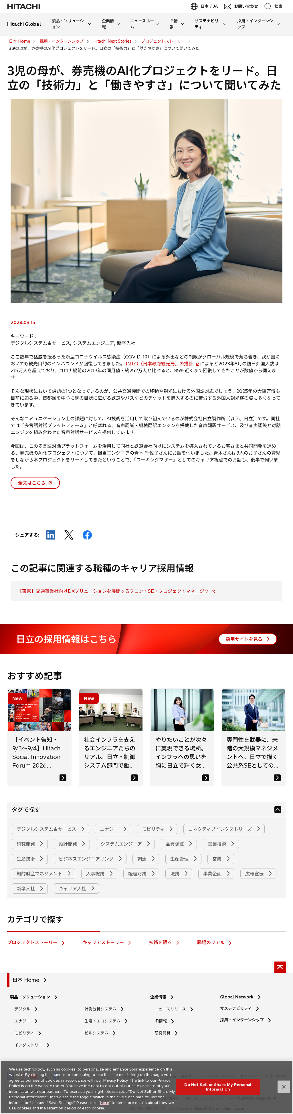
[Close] (284, 1087)
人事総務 (96, 874)
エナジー (110, 829)
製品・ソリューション (30, 997)
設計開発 (68, 844)
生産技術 (26, 859)
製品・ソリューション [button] (68, 23)
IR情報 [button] (173, 23)
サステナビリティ (236, 1008)
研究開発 (26, 844)
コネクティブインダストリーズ (220, 829)
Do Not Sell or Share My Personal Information (217, 1086)
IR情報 (161, 1021)
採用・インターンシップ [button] (255, 23)
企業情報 (158, 997)
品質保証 (175, 844)
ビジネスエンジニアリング (87, 859)
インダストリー (28, 1045)
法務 (175, 874)
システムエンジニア (122, 844)
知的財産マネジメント (40, 874)
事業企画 (213, 874)
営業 (217, 859)
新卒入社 (26, 888)
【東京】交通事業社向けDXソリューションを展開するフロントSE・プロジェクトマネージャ (115, 591)
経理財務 (138, 874)
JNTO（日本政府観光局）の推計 (161, 363)
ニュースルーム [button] (142, 23)
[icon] (277, 809)
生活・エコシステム (102, 1021)
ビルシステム (96, 1033)
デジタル (22, 1009)
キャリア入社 (73, 888)
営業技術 (217, 844)
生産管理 (180, 859)
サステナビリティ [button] (207, 23)
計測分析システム (100, 1009)
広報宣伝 (255, 874)
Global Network (237, 997)
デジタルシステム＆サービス (47, 829)
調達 (142, 859)
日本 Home (25, 980)
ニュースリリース (172, 1009)
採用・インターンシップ (242, 1019)
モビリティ (154, 829)
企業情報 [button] (108, 23)
